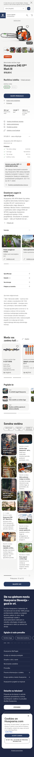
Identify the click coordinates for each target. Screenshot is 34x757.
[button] (27, 27)
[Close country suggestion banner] (31, 2)
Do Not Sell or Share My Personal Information (17, 740)
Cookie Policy (8, 732)
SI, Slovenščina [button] (10, 16)
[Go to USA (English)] (28, 8)
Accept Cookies (17, 735)
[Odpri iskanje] (27, 15)
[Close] (28, 716)
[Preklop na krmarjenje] (31, 15)
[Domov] (3, 15)
